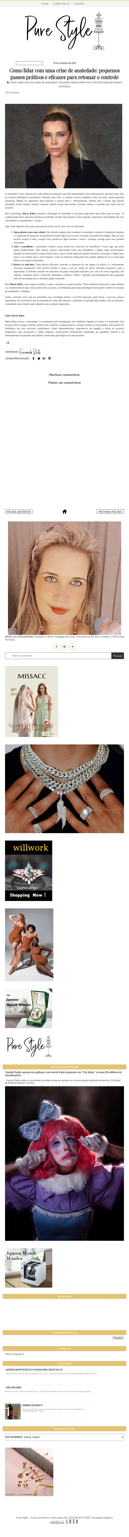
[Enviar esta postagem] (7, 342)
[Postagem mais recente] (18, 512)
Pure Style (22, 1517)
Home (45, 3)
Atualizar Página (102, 1517)
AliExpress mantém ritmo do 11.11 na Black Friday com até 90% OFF (34, 1369)
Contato (79, 3)
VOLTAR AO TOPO (79, 1517)
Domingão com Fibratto (32, 1405)
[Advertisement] (64, 481)
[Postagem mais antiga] (110, 512)
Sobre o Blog (61, 3)
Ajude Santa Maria (13, 1387)
